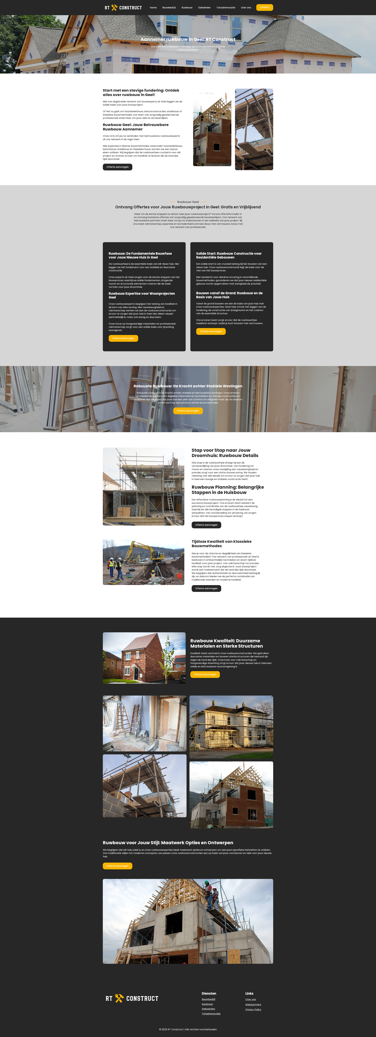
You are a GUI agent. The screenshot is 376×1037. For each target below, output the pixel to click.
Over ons (246, 7)
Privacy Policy (253, 1009)
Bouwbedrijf (169, 7)
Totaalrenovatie (225, 7)
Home (153, 7)
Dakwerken (204, 7)
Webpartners (253, 1004)
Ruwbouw (187, 7)
